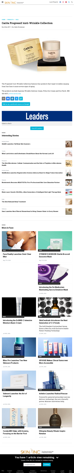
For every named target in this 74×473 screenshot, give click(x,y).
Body (3, 189)
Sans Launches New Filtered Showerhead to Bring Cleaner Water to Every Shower (30, 211)
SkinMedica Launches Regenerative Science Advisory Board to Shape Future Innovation (32, 173)
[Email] (3, 98)
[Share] (8, 98)
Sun (40, 356)
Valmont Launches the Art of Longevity (15, 395)
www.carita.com (15, 93)
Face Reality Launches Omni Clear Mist (17, 255)
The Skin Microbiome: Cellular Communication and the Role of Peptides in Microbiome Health (31, 164)
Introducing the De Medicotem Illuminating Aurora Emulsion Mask (53, 288)
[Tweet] (16, 98)
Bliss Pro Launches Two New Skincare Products (15, 361)
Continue (46, 464)
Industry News (5, 141)
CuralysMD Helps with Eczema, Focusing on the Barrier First (16, 432)
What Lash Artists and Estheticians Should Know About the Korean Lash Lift (28, 153)
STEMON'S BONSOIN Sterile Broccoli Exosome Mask (54, 255)
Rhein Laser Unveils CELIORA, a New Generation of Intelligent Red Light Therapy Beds (31, 192)
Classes (4, 180)
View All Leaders (37, 128)
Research (4, 160)
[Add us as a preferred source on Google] (21, 98)
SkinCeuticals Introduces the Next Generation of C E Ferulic (53, 321)
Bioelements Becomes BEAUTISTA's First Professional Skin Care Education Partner (31, 182)
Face (17, 19)
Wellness (4, 209)
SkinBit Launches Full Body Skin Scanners (16, 144)
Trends (3, 151)
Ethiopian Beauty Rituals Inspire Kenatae (52, 432)
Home (3, 19)
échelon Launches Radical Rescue (53, 394)
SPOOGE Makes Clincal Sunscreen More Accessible (53, 361)
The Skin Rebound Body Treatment (14, 202)
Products (10, 19)
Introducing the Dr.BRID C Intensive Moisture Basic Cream (17, 321)
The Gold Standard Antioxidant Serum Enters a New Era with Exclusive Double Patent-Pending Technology (53, 328)
